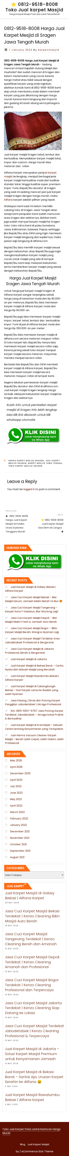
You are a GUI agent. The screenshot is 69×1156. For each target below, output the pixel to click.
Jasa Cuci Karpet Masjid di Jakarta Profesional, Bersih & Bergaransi (29, 651)
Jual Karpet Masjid (38, 1144)
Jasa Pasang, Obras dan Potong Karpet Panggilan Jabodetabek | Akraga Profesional (33, 702)
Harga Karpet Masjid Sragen (26, 460)
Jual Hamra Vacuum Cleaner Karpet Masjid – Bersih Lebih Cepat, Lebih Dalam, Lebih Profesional (34, 739)
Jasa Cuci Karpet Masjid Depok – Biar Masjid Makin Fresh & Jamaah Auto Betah (31, 620)
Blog (22, 1144)
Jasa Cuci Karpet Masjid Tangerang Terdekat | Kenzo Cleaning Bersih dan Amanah (31, 939)
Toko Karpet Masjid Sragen (26, 466)
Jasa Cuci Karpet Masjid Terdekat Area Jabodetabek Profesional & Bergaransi (32, 640)
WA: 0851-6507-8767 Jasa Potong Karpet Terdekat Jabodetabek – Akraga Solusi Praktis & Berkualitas (34, 714)
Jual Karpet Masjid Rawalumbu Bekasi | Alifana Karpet (32, 1097)
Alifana (8, 200)
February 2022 (19, 818)
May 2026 (16, 760)
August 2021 (17, 857)
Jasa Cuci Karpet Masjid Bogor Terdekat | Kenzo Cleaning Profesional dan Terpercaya (32, 984)
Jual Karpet (15, 886)
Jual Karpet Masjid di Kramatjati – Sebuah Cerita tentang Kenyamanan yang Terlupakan (34, 727)
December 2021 (20, 831)
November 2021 (19, 838)
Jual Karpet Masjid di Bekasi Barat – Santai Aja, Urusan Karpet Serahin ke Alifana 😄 (34, 1076)
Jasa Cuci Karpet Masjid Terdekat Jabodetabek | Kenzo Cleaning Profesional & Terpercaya (34, 1030)
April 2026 (16, 767)
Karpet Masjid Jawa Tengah (45, 463)
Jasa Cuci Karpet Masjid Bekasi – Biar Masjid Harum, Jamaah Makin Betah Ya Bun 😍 (33, 599)
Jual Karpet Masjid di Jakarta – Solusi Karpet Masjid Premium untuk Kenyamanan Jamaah (32, 1053)
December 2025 (20, 773)
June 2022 (16, 793)
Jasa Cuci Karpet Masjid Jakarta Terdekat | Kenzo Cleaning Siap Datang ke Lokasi (33, 1008)
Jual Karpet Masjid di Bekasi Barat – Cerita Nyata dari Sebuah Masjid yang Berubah (34, 667)
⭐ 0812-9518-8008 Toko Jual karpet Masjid (34, 7)
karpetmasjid (48, 49)
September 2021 (20, 851)
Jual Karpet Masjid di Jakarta (29, 659)
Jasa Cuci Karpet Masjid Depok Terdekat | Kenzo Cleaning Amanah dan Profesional (32, 962)
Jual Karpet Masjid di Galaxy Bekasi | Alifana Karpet (29, 896)
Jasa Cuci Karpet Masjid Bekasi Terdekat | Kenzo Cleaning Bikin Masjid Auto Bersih (32, 916)
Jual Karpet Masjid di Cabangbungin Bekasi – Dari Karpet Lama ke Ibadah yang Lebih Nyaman (31, 690)
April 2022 (16, 805)
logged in (29, 489)
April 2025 (16, 780)
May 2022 (16, 799)
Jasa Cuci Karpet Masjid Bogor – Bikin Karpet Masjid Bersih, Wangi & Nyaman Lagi (32, 630)
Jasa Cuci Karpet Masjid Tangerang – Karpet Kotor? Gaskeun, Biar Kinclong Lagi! (31, 609)
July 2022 (16, 786)
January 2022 (18, 825)
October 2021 (18, 844)
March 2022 (17, 812)
